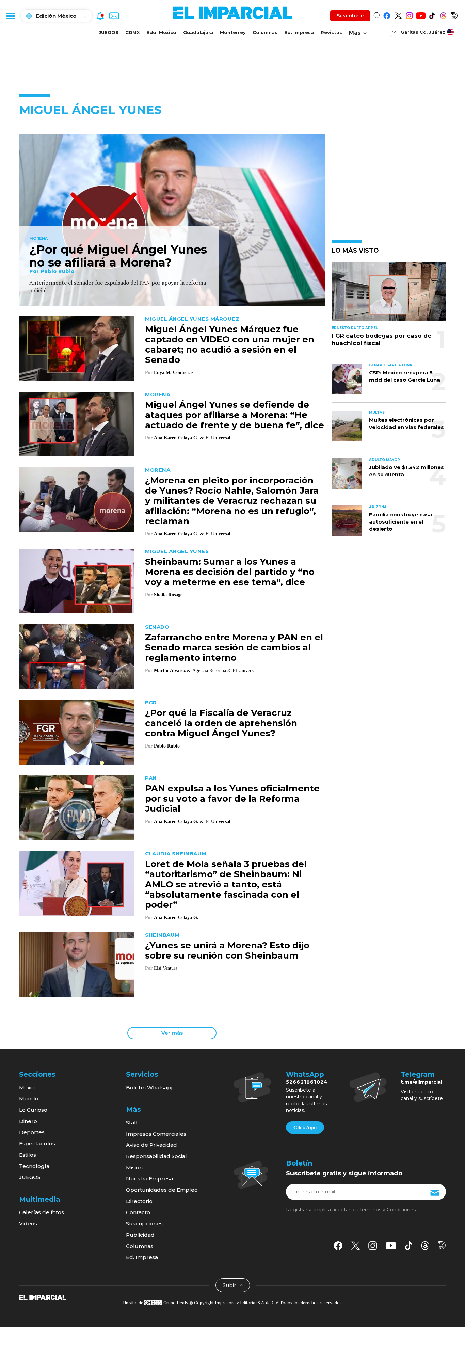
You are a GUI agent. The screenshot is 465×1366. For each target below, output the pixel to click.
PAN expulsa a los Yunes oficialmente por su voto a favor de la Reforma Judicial (232, 798)
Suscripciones (144, 1223)
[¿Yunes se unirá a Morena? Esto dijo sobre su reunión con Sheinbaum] (76, 964)
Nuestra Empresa (149, 1178)
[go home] (42, 1297)
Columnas (265, 32)
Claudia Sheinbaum (176, 853)
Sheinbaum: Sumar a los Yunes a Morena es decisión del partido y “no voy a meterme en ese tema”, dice (230, 572)
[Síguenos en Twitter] (398, 14)
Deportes (32, 1132)
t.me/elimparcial (421, 1082)
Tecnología (34, 1166)
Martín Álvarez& (172, 670)
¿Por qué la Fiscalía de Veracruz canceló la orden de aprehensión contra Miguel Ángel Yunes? (221, 723)
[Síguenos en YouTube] (420, 14)
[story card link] (172, 220)
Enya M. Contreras (173, 372)
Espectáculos (37, 1143)
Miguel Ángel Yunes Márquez (192, 318)
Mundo (28, 1098)
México (28, 1087)
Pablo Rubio (58, 271)
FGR (151, 702)
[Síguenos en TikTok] (431, 14)
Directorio (139, 1201)
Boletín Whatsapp (150, 1087)
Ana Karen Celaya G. (176, 917)
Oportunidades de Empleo (162, 1190)
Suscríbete (350, 16)
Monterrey (233, 32)
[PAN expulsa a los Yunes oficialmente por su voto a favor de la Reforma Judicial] (76, 807)
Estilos (27, 1155)
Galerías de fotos (41, 1212)
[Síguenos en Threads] (443, 14)
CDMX (132, 32)
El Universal (217, 437)
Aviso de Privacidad (151, 1145)
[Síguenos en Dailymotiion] (442, 1245)
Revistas (331, 32)
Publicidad (140, 1235)
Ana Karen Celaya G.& (179, 437)
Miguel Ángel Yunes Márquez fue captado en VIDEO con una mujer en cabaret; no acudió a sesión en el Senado (229, 344)
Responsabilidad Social (156, 1156)
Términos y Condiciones (387, 1210)
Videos (28, 1223)
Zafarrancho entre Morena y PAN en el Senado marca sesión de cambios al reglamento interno (234, 647)
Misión (134, 1167)
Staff (132, 1122)
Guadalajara (198, 32)
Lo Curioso (33, 1110)
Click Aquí (305, 1127)
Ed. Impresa (299, 32)
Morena (38, 239)
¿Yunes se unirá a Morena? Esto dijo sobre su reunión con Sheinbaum (227, 950)
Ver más (172, 1033)
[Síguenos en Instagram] (409, 14)
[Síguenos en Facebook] (386, 14)
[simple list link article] (389, 294)
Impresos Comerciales (156, 1133)
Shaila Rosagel (169, 594)
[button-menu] (10, 15)
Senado (157, 626)
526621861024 (307, 1082)
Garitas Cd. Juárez (423, 32)
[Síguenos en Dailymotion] (454, 14)
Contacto (138, 1212)
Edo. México (161, 32)
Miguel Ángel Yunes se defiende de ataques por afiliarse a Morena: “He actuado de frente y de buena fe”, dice (234, 415)
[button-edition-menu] (395, 31)
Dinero (28, 1121)
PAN (151, 778)
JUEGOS (108, 32)
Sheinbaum (162, 934)
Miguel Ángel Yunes (177, 551)
